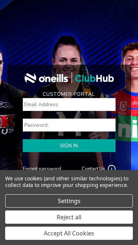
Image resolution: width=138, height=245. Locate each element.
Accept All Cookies (69, 233)
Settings (69, 201)
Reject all (69, 217)
